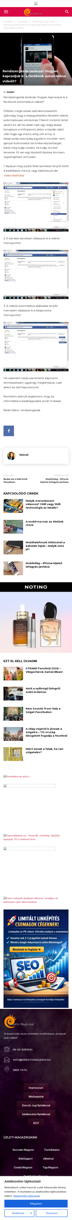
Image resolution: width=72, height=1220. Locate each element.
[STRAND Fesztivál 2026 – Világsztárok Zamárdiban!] (13, 673)
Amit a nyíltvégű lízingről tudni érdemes (43, 690)
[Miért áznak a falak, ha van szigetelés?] (13, 754)
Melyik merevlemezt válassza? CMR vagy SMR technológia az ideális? (43, 504)
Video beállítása (13, 175)
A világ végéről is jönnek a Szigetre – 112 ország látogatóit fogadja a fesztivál (46, 732)
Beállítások (18, 1213)
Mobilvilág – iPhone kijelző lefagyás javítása (54, 480)
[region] (36, 1198)
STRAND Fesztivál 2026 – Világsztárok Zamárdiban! (44, 670)
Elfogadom (36, 1203)
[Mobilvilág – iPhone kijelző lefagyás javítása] (13, 568)
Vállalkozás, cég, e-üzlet (43, 21)
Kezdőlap (8, 21)
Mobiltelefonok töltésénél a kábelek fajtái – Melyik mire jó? (45, 546)
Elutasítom (52, 1213)
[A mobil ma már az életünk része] (13, 527)
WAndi (10, 92)
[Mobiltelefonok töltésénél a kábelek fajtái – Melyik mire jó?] (13, 547)
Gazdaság (22, 21)
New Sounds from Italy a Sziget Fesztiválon (43, 710)
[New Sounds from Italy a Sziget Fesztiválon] (13, 714)
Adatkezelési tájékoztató (26, 1195)
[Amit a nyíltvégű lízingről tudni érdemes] (13, 693)
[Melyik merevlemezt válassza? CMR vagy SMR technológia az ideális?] (13, 506)
